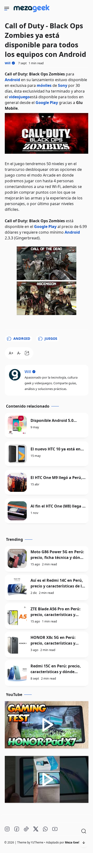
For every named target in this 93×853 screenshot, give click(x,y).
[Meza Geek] (32, 13)
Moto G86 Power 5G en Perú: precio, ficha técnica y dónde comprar (58, 557)
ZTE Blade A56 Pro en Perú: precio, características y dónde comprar (56, 614)
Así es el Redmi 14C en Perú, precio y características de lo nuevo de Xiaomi (57, 586)
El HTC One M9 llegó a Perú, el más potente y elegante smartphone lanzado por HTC (56, 477)
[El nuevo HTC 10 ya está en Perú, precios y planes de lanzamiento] (17, 453)
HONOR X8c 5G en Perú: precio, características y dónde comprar (53, 643)
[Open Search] (83, 831)
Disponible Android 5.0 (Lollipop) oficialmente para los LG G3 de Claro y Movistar (58, 420)
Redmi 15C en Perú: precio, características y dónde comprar (56, 671)
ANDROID (21, 338)
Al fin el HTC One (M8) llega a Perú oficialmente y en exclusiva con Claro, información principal (58, 506)
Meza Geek (72, 842)
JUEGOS (51, 338)
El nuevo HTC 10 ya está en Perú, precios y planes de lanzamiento (56, 449)
